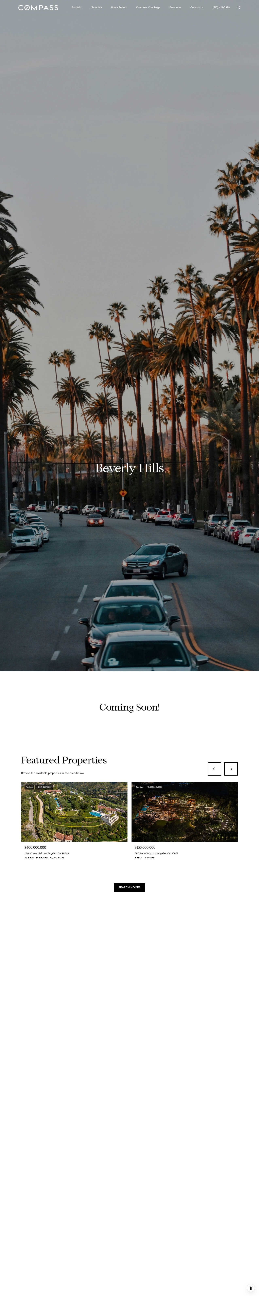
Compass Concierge (148, 7)
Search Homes (129, 887)
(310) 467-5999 (221, 7)
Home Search (119, 7)
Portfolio (76, 7)
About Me (96, 7)
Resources (175, 7)
